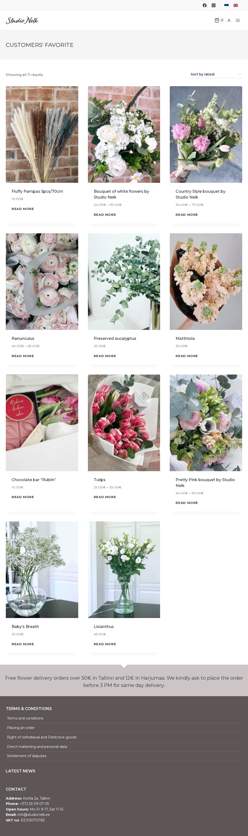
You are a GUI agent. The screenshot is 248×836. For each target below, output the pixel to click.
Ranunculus (23, 338)
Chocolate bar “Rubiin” (34, 479)
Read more (23, 209)
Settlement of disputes (26, 756)
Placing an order (21, 728)
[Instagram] (213, 5)
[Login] (229, 20)
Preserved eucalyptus (115, 338)
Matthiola (185, 338)
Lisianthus (104, 626)
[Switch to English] (235, 5)
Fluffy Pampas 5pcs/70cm (37, 191)
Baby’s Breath (25, 626)
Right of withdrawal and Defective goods (41, 737)
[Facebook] (205, 5)
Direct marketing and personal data (37, 746)
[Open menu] (237, 20)
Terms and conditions (25, 718)
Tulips (100, 479)
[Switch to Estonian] (226, 5)
